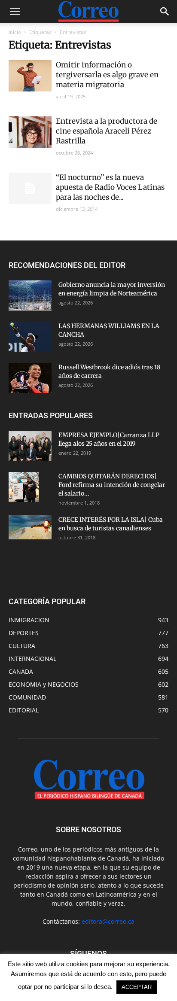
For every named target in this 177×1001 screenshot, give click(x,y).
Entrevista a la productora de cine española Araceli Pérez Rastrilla (106, 131)
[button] (165, 11)
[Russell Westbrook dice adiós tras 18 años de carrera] (30, 378)
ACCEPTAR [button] (137, 987)
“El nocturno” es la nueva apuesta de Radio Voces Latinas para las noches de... (110, 187)
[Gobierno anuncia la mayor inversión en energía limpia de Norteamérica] (30, 295)
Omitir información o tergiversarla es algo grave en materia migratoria (107, 74)
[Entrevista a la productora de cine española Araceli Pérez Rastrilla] (30, 132)
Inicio (15, 32)
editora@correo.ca (108, 921)
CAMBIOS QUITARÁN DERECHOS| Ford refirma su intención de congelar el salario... (111, 484)
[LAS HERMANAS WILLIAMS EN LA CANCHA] (30, 337)
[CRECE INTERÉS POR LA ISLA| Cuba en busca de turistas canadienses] (30, 527)
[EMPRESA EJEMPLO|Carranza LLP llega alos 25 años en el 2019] (30, 446)
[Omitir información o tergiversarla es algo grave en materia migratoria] (30, 75)
